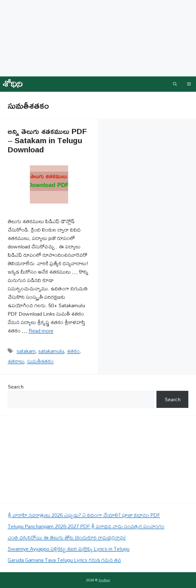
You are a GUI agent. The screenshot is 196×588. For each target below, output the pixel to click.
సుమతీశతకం (40, 361)
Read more (41, 330)
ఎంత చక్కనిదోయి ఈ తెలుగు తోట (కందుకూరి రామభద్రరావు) (67, 537)
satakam (26, 351)
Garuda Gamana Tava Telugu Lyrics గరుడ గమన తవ (64, 560)
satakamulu (51, 351)
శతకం (73, 351)
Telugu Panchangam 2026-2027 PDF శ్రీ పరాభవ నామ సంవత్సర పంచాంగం (86, 526)
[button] (175, 84)
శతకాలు (16, 361)
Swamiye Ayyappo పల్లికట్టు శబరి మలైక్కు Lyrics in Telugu (68, 548)
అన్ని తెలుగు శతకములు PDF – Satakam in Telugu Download (47, 140)
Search (15, 386)
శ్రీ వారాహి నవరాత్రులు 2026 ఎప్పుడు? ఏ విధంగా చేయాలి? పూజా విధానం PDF (84, 515)
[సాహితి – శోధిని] (13, 84)
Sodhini (104, 580)
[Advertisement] (98, 38)
